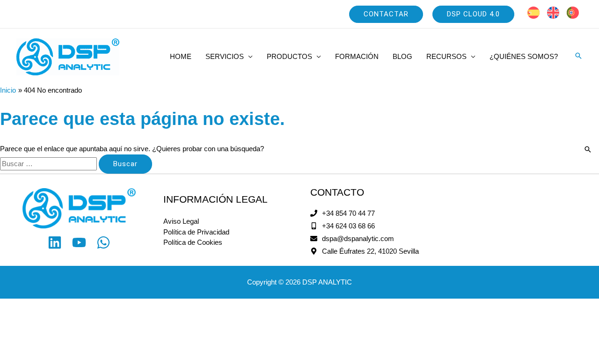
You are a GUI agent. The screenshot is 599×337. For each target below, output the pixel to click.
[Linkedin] (54, 242)
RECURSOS (446, 56)
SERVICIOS (224, 56)
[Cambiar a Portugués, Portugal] (573, 13)
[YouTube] (79, 242)
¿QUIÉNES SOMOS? (523, 56)
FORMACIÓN (357, 56)
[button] (386, 14)
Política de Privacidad (196, 232)
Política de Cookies (192, 242)
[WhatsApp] (103, 242)
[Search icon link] (578, 56)
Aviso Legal (181, 221)
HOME (180, 56)
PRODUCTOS (289, 56)
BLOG (402, 56)
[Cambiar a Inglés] (553, 13)
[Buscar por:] (49, 164)
